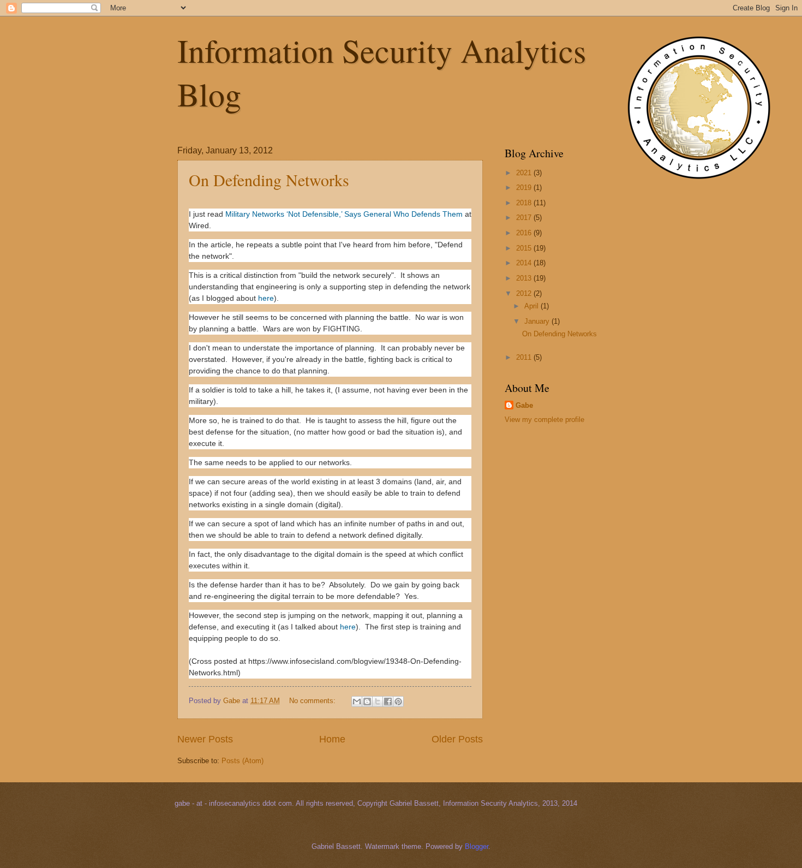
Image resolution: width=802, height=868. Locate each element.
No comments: (313, 701)
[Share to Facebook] (387, 701)
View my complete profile (544, 419)
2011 (525, 357)
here (266, 298)
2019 (525, 187)
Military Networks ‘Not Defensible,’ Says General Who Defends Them (344, 214)
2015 (525, 248)
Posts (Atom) (243, 761)
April (532, 306)
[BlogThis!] (367, 701)
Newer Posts (205, 739)
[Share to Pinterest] (398, 701)
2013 (525, 278)
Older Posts (457, 739)
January (538, 321)
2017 (525, 217)
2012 (525, 293)
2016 (525, 233)
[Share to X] (377, 701)
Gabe (524, 405)
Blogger (476, 846)
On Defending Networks (269, 180)
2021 (525, 173)
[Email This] (356, 701)
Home (332, 739)
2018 (525, 203)
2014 (525, 263)
